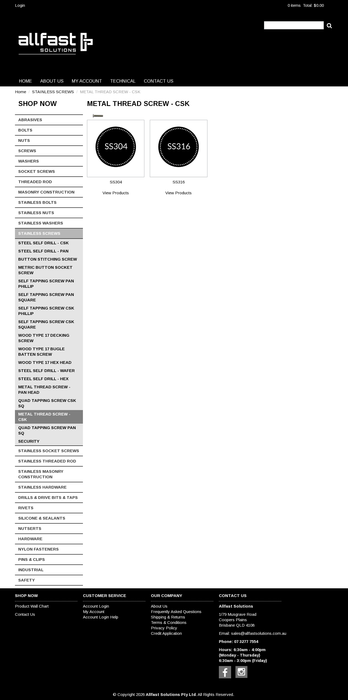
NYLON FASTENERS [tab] (38, 549)
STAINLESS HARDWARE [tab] (42, 487)
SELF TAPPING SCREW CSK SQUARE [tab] (46, 324)
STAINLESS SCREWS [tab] (39, 233)
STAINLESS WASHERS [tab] (40, 223)
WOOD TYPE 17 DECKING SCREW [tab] (43, 338)
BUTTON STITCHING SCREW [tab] (47, 259)
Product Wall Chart (32, 606)
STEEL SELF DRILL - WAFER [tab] (46, 370)
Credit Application (166, 633)
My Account (87, 81)
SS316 (179, 182)
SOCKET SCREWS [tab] (36, 171)
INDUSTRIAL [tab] (31, 569)
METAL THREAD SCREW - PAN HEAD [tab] (44, 390)
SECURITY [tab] (28, 441)
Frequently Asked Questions (176, 611)
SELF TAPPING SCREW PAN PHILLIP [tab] (46, 284)
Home (25, 81)
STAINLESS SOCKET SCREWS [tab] (48, 450)
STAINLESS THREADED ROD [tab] (47, 461)
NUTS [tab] (24, 140)
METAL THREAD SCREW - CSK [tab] (44, 417)
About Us (52, 81)
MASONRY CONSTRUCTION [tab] (46, 192)
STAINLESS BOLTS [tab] (37, 202)
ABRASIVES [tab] (30, 119)
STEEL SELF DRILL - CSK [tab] (43, 242)
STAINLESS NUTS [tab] (36, 212)
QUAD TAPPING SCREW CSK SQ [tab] (47, 403)
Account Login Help (100, 617)
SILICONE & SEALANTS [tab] (41, 518)
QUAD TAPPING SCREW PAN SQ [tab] (47, 430)
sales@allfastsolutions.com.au (258, 633)
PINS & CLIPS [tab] (31, 559)
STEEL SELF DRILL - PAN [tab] (43, 251)
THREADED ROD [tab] (35, 181)
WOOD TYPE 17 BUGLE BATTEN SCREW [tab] (41, 351)
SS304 (116, 182)
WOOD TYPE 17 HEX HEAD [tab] (45, 362)
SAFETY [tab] (26, 580)
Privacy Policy (164, 628)
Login (20, 5)
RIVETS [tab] (25, 507)
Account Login (96, 606)
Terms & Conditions (169, 622)
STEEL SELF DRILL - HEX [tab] (43, 378)
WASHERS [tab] (28, 161)
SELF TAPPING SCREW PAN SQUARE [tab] (46, 297)
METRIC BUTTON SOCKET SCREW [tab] (45, 270)
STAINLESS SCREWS (53, 91)
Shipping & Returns (168, 617)
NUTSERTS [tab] (29, 528)
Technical (123, 81)
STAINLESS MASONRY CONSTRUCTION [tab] (40, 474)
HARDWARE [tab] (30, 538)
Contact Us (158, 81)
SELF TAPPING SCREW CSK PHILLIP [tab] (46, 311)
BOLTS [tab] (25, 130)
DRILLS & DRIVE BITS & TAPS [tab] (48, 497)
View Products (115, 192)
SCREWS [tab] (27, 150)
